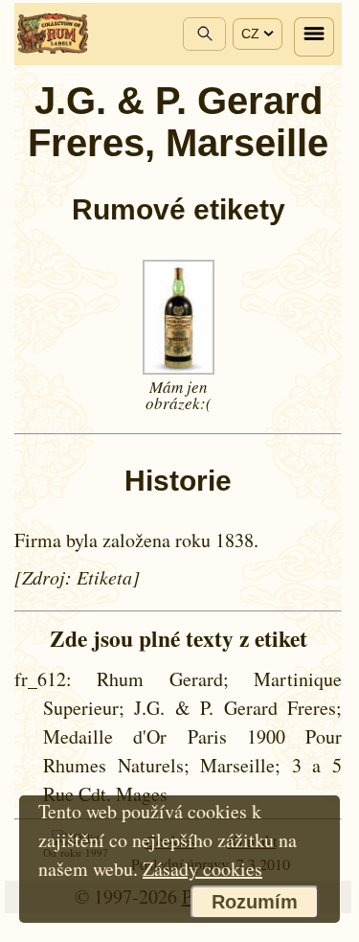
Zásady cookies (202, 869)
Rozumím (255, 901)
